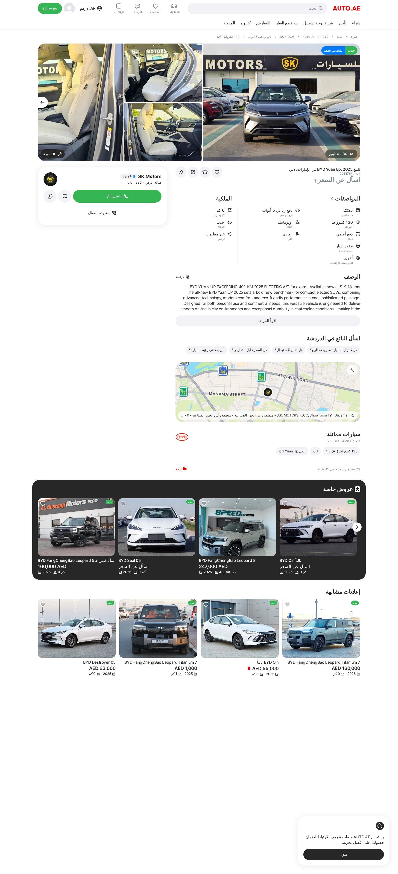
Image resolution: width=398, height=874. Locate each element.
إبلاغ (178, 469)
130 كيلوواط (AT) (342, 451)
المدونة (229, 23)
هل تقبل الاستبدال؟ (289, 350)
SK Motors (149, 176)
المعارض (263, 23)
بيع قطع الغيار (287, 23)
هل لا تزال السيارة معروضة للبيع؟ (334, 350)
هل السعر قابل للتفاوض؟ (249, 350)
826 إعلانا (134, 182)
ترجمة (180, 276)
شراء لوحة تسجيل (318, 23)
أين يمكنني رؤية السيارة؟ (207, 350)
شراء (356, 23)
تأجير (342, 23)
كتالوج (246, 23)
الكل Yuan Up (294, 451)
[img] (128, 176)
